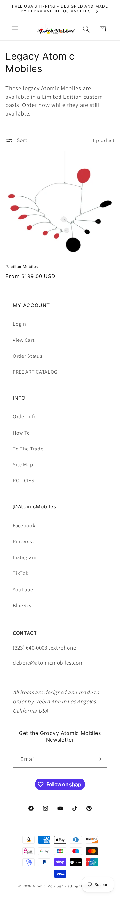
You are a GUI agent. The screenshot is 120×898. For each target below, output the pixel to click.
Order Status (27, 356)
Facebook (24, 525)
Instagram (24, 557)
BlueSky (22, 605)
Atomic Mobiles (47, 886)
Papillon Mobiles (21, 266)
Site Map (23, 464)
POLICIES (24, 480)
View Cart (23, 340)
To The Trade (28, 448)
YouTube (23, 589)
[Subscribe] (99, 759)
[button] (15, 29)
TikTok (20, 573)
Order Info (25, 416)
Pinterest (23, 541)
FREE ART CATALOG (35, 372)
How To (21, 432)
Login (19, 323)
